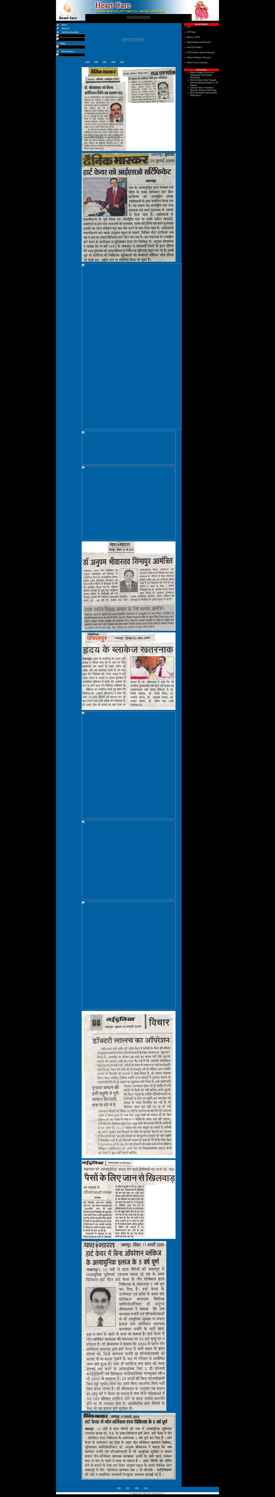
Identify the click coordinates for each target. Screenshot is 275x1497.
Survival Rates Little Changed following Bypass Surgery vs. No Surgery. (204, 82)
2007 (105, 62)
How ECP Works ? (195, 47)
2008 (96, 62)
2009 (87, 62)
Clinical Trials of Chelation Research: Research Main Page (203, 88)
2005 (122, 62)
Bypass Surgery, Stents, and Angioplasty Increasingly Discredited (202, 75)
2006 (113, 62)
